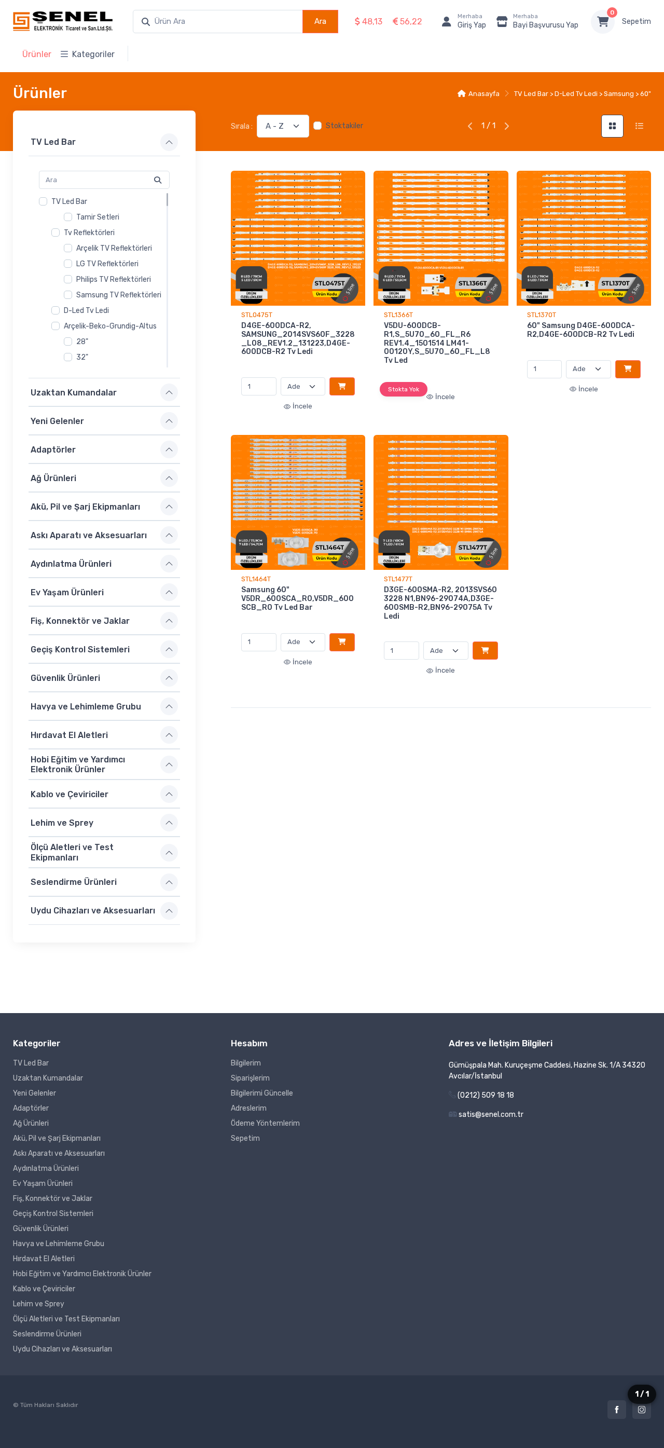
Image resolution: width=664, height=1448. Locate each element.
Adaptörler (53, 449)
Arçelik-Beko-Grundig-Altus (110, 326)
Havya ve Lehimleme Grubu (86, 706)
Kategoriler (93, 54)
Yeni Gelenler (57, 421)
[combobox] (218, 21)
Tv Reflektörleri (89, 232)
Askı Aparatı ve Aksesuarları (89, 535)
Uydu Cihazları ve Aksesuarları (93, 911)
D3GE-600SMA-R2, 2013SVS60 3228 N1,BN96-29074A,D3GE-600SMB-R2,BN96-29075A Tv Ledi (440, 602)
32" (82, 357)
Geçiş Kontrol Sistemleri (80, 649)
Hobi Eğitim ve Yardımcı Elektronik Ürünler (78, 764)
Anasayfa (484, 94)
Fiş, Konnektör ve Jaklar (80, 620)
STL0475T (256, 315)
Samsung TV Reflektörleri (118, 295)
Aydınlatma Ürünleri (71, 563)
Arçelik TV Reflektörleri (114, 248)
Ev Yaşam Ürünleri (67, 592)
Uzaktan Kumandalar (74, 392)
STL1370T (541, 315)
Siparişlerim (250, 1078)
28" (82, 341)
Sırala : (242, 126)
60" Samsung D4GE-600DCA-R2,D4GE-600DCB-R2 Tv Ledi (581, 330)
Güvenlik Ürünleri (65, 677)
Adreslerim (249, 1108)
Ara (320, 21)
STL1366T (398, 315)
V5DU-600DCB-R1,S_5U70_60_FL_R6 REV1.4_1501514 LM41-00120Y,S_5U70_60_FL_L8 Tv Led (437, 343)
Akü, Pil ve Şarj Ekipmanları (85, 506)
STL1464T (256, 579)
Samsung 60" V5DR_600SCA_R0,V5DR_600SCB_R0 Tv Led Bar (297, 598)
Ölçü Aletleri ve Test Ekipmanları (72, 852)
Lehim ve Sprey (62, 823)
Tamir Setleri (97, 217)
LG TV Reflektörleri (107, 263)
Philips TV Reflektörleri (113, 279)
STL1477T (398, 579)
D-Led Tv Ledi (86, 310)
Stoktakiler (344, 125)
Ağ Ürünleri (53, 478)
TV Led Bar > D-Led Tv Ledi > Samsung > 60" (582, 94)
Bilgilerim (246, 1063)
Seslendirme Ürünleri (74, 882)
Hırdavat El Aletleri (69, 735)
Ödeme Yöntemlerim (265, 1123)
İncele (302, 406)
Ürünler (36, 54)
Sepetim (636, 21)
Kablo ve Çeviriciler (69, 794)
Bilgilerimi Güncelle (262, 1093)
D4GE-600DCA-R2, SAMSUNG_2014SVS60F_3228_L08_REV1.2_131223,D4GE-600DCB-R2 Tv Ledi (298, 338)
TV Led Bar (53, 142)
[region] (104, 280)
